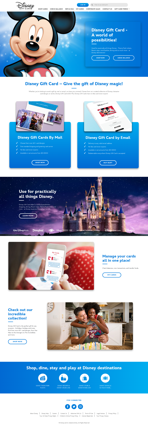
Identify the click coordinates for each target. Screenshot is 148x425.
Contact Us (107, 9)
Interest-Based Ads (87, 416)
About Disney (34, 413)
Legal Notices (101, 413)
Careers (54, 413)
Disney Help (45, 413)
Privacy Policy (112, 413)
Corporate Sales (93, 9)
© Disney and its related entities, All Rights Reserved (74, 423)
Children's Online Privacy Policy (69, 416)
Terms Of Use (89, 413)
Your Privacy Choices (102, 416)
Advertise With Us (76, 413)
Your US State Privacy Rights (48, 416)
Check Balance (56, 9)
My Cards (80, 9)
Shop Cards (43, 9)
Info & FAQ (69, 9)
